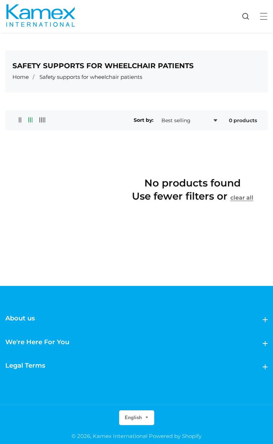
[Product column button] (20, 120)
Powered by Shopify (175, 436)
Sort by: (144, 120)
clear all (241, 197)
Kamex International (120, 436)
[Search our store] (249, 16)
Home (20, 77)
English (134, 417)
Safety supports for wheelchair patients (90, 77)
